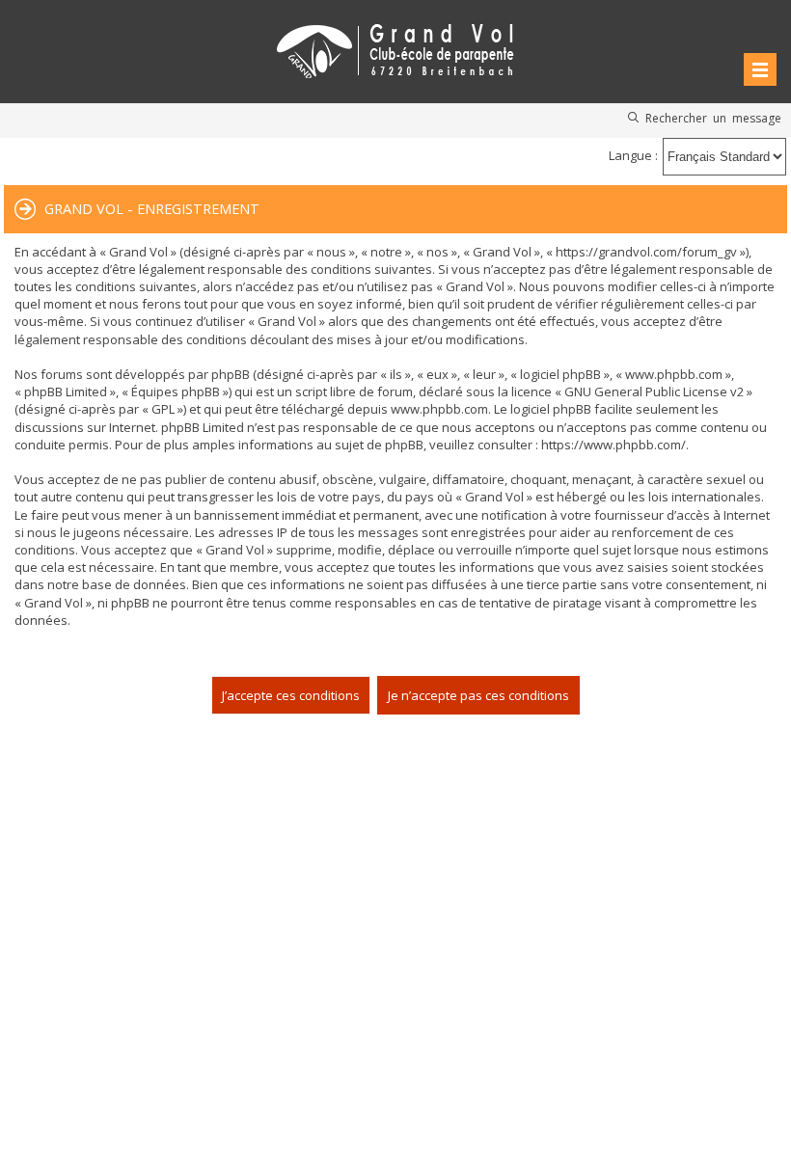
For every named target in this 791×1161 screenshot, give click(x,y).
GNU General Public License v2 (654, 391)
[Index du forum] (395, 48)
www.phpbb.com (439, 409)
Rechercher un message (713, 117)
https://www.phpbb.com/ (613, 444)
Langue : (633, 155)
